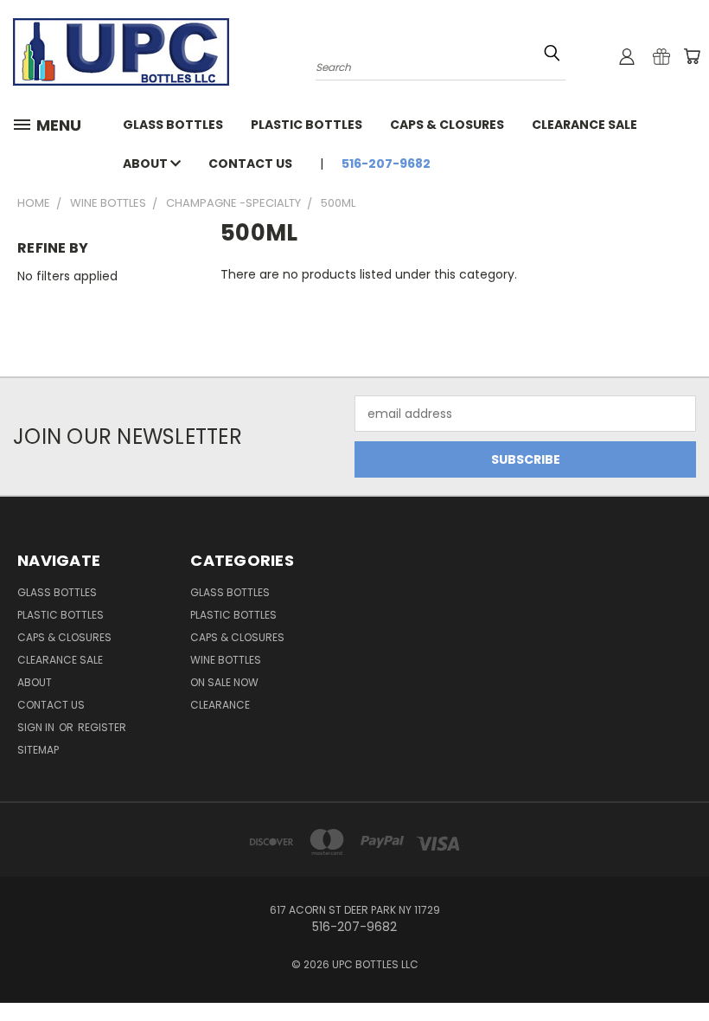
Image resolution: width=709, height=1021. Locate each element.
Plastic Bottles (306, 124)
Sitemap (38, 749)
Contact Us (250, 163)
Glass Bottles (230, 592)
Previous (682, 967)
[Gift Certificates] (661, 56)
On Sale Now (224, 682)
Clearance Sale (584, 124)
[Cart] (691, 56)
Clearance (220, 704)
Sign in (37, 727)
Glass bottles (173, 124)
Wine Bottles (225, 659)
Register (102, 727)
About (146, 163)
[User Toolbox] (627, 56)
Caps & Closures (447, 124)
